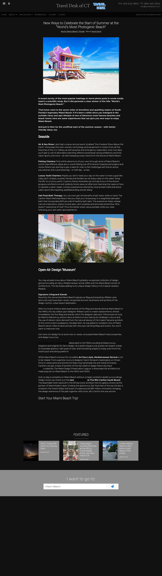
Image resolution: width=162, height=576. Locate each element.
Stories (52, 15)
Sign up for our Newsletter (148, 15)
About (12, 15)
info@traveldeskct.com (150, 6)
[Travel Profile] (9, 3)
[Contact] (4, 3)
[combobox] (75, 486)
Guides (62, 15)
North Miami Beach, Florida (72, 31)
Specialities (25, 15)
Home (4, 15)
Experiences (40, 15)
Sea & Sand (96, 31)
